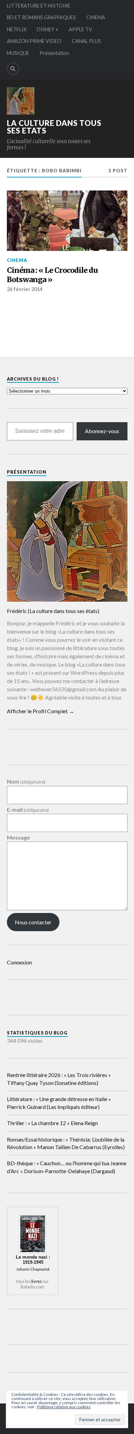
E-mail (28, 810)
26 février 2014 (24, 289)
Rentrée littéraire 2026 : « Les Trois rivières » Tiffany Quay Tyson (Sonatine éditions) (59, 1079)
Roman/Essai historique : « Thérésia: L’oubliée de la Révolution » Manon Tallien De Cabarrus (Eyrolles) (66, 1143)
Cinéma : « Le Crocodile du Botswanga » (52, 275)
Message (18, 837)
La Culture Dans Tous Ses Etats (54, 126)
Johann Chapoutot (32, 1269)
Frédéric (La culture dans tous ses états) (53, 611)
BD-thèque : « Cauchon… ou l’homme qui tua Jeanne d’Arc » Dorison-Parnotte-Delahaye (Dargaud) (66, 1167)
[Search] (13, 68)
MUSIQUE (18, 53)
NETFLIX (16, 29)
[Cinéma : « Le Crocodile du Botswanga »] (67, 220)
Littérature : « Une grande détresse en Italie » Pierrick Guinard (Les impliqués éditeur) (59, 1103)
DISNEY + (47, 29)
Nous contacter (33, 922)
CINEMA (95, 17)
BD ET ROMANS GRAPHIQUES (41, 17)
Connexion (19, 962)
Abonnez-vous (102, 431)
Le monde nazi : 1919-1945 (33, 1259)
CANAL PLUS (86, 41)
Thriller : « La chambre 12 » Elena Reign (52, 1123)
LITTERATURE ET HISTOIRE (38, 6)
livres (36, 1281)
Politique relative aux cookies (64, 1406)
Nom (26, 782)
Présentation (54, 53)
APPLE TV (80, 29)
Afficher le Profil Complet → (40, 711)
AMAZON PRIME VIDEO (34, 41)
